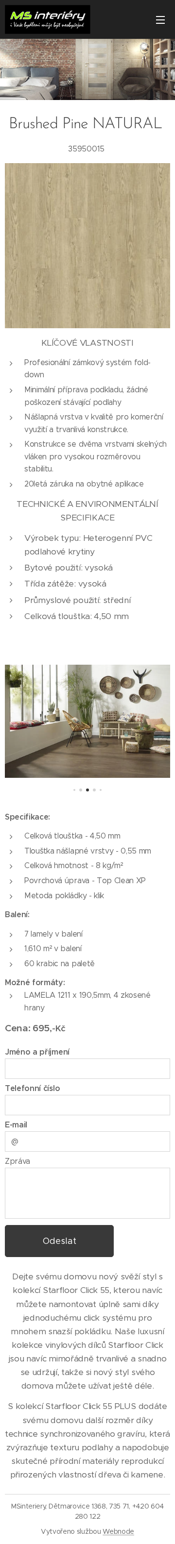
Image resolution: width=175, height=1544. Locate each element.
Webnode (118, 1531)
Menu (160, 19)
